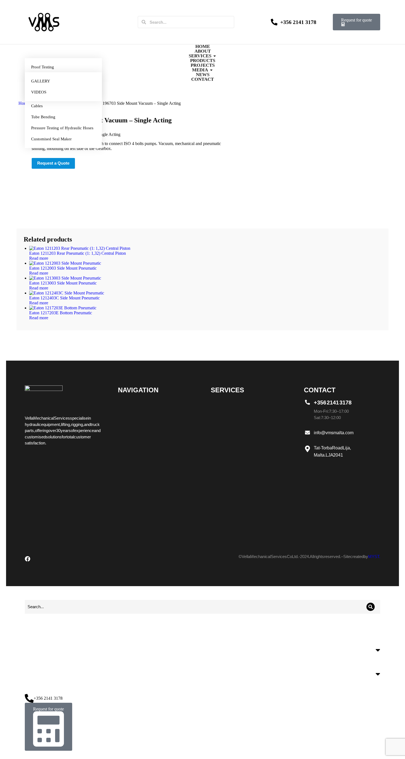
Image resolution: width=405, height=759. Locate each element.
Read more (38, 258)
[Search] (144, 22)
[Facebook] (27, 559)
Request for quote (356, 20)
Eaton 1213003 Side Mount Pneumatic (63, 283)
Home (23, 103)
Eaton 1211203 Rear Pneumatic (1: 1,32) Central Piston (77, 253)
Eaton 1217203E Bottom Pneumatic (60, 312)
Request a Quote (53, 163)
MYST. (374, 556)
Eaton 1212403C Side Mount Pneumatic (64, 298)
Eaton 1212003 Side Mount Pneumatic (63, 268)
